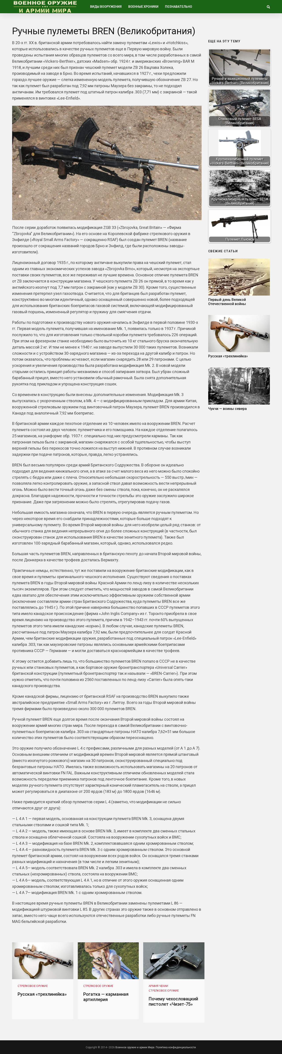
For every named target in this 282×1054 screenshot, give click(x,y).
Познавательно (178, 6)
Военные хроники (143, 6)
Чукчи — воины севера (227, 409)
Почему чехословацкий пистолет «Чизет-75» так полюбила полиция (173, 1004)
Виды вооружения (106, 6)
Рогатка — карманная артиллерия (105, 997)
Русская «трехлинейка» (228, 356)
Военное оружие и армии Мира (134, 1047)
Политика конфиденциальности (176, 1047)
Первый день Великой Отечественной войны (227, 302)
